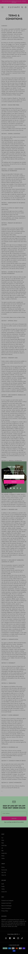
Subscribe (14, 482)
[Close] (24, 463)
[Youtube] (14, 488)
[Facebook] (10, 488)
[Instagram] (17, 488)
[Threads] (7, 488)
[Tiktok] (20, 488)
